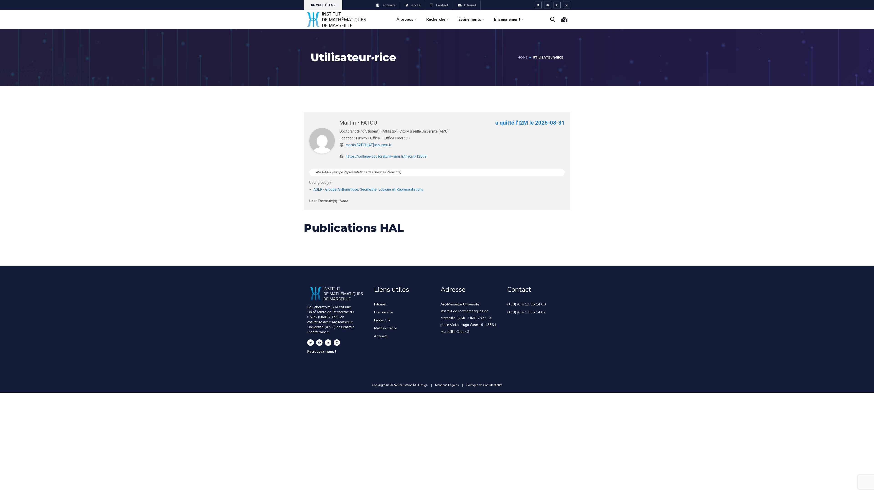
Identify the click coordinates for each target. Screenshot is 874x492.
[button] (323, 5)
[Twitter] (538, 5)
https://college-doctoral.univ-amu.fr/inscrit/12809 (386, 156)
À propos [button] (404, 19)
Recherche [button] (435, 19)
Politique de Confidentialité (484, 385)
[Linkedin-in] (557, 5)
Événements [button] (469, 19)
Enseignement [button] (507, 19)
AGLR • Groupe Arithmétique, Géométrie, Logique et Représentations (368, 189)
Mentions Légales (447, 385)
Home (523, 57)
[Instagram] (566, 5)
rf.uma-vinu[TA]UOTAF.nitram (368, 145)
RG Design (422, 385)
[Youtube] (547, 5)
